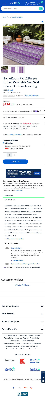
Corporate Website (22, 338)
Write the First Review (32, 95)
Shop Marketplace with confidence (16, 181)
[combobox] (22, 8)
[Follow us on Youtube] (25, 387)
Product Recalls (15, 341)
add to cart (15, 162)
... (9, 17)
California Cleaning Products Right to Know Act (22, 346)
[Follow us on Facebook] (13, 387)
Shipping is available (14, 148)
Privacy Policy (35, 338)
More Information (12, 243)
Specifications (10, 200)
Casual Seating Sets (17, 17)
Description (9, 195)
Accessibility (22, 335)
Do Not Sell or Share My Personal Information (21, 349)
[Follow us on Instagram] (31, 387)
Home (4, 17)
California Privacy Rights (11, 343)
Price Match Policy (10, 335)
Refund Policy (9, 338)
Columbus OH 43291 (15, 134)
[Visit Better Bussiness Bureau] (22, 394)
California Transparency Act (31, 343)
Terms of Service (34, 335)
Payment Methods (28, 341)
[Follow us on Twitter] (19, 387)
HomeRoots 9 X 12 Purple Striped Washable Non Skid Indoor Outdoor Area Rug (21, 82)
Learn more (19, 190)
